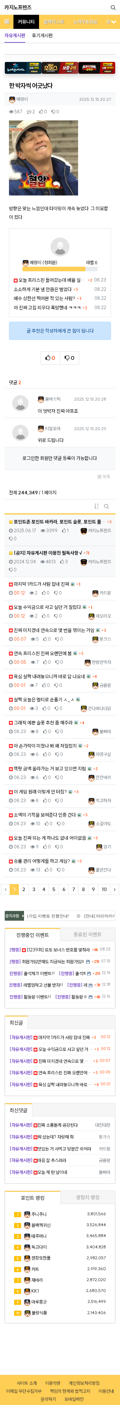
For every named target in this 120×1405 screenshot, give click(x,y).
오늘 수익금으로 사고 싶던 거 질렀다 (47, 607)
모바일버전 (74, 1399)
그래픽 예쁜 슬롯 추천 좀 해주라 (43, 723)
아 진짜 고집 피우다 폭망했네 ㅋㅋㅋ (47, 308)
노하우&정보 (85, 22)
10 (104, 889)
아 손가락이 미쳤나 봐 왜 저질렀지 (45, 746)
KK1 (35, 1291)
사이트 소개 (27, 1383)
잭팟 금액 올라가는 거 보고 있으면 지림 (49, 769)
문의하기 (48, 1399)
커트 (35, 1269)
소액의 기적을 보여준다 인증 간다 (44, 815)
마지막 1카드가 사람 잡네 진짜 (41, 584)
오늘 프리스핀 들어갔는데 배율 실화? (52, 280)
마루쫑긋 (39, 1302)
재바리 (37, 1280)
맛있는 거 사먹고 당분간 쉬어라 (50, 1149)
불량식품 (39, 1313)
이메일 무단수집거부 (24, 1391)
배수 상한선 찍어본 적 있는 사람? (44, 298)
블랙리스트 (54, 22)
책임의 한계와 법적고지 (70, 1391)
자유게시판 (14, 35)
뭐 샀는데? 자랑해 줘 (42, 1137)
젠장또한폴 (41, 1258)
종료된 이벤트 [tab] (88, 934)
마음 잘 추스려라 (38, 1160)
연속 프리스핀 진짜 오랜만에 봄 (42, 653)
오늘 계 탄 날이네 (38, 1172)
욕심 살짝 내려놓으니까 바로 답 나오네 (49, 676)
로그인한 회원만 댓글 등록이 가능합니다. (60, 458)
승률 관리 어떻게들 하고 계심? (41, 861)
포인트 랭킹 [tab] (32, 1198)
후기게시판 (42, 35)
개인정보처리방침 (84, 1383)
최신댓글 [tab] (19, 1110)
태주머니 (39, 1236)
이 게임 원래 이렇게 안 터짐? (40, 792)
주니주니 (39, 1214)
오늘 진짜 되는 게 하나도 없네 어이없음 (49, 838)
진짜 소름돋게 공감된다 (44, 1125)
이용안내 (106, 1391)
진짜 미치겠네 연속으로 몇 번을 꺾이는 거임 (53, 630)
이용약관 (52, 1383)
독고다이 (39, 1247)
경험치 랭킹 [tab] (88, 1197)
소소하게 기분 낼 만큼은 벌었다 (43, 289)
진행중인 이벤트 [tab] (32, 935)
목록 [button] (105, 477)
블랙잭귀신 (41, 1225)
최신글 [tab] (16, 1022)
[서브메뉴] (113, 22)
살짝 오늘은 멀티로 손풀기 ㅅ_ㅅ (44, 700)
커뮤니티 (26, 22)
